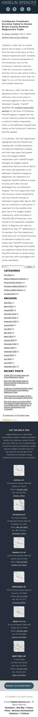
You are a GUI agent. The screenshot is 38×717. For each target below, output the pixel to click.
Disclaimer (10, 707)
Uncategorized (9, 294)
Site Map (20, 707)
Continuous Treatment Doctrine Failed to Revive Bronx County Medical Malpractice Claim (18, 390)
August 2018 (9, 355)
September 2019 (10, 321)
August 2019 (9, 325)
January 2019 (9, 340)
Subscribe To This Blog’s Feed (17, 415)
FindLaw (25, 713)
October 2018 (9, 348)
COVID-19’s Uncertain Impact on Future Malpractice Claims (16, 376)
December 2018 (10, 344)
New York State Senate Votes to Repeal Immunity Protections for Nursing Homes (16, 383)
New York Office (19, 675)
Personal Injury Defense (13, 283)
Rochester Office (19, 534)
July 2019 (7, 329)
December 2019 (10, 314)
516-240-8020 (21, 562)
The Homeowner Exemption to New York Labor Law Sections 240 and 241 (18, 397)
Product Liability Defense (13, 290)
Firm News (8, 275)
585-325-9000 (22, 527)
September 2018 (10, 351)
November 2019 (10, 318)
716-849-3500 (22, 490)
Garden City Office (19, 565)
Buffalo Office (19, 496)
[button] (8, 9)
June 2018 (8, 363)
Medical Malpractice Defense (15, 37)
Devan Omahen (11, 34)
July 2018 (7, 359)
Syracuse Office (19, 603)
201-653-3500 (21, 631)
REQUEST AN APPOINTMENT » (19, 686)
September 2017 (10, 367)
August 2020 (9, 310)
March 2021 (8, 306)
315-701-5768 (22, 596)
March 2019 (8, 336)
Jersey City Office (19, 637)
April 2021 (8, 303)
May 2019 (7, 333)
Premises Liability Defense (14, 286)
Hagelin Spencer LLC (20, 702)
